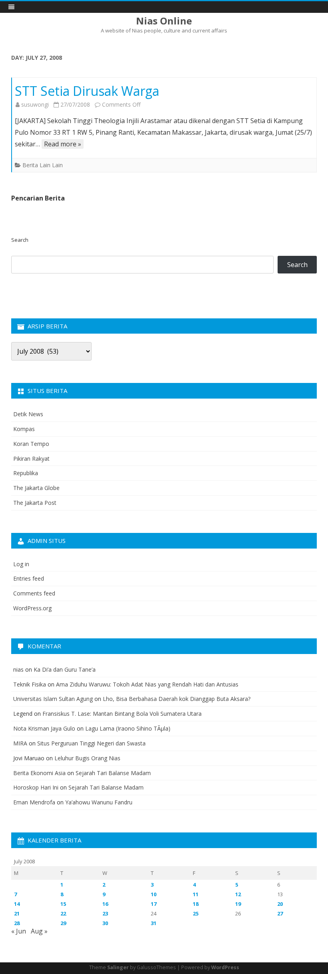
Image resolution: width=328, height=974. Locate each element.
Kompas (24, 429)
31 (153, 923)
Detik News (28, 414)
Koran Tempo (31, 444)
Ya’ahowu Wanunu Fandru (98, 802)
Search (19, 239)
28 (17, 923)
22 (63, 913)
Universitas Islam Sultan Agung (53, 699)
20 (280, 903)
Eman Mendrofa (34, 802)
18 (195, 903)
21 (17, 913)
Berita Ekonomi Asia (39, 773)
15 (63, 903)
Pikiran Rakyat (31, 458)
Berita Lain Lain (42, 165)
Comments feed (34, 593)
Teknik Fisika (29, 684)
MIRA (20, 743)
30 (105, 923)
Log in (21, 564)
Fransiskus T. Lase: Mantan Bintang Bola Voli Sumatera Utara (122, 713)
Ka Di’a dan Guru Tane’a (65, 669)
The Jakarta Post (34, 502)
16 (105, 903)
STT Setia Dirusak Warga (87, 90)
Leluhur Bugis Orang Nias (87, 758)
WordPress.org (32, 608)
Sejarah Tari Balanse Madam (113, 773)
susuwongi (35, 104)
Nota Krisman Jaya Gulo (44, 728)
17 (153, 903)
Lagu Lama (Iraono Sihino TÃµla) (127, 728)
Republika (25, 473)
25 (195, 913)
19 (238, 903)
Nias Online (164, 21)
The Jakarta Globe (36, 488)
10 (153, 894)
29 (63, 923)
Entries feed (28, 578)
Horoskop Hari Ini (35, 787)
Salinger (118, 967)
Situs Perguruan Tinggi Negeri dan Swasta (91, 743)
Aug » (39, 931)
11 (195, 894)
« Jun (18, 931)
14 (17, 903)
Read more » (62, 144)
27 (280, 913)
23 (105, 913)
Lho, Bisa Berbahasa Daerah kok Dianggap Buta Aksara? (176, 699)
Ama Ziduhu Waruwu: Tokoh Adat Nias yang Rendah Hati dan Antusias (147, 684)
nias (18, 669)
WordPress (225, 967)
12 (238, 894)
